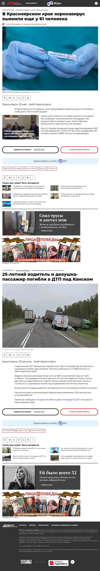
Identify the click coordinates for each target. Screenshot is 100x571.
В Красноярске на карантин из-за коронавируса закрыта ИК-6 (73, 187)
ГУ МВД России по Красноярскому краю (17, 349)
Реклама (32, 525)
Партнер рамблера (40, 562)
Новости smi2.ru (10, 263)
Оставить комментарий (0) (79, 150)
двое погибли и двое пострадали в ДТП (60, 400)
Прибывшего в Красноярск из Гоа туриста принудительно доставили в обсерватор (29, 187)
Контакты (22, 525)
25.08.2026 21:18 (8, 270)
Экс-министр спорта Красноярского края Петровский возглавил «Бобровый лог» (76, 449)
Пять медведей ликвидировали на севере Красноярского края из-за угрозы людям (77, 457)
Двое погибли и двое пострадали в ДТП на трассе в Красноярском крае (29, 457)
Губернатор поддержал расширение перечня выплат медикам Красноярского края (30, 195)
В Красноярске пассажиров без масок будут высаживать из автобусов (78, 195)
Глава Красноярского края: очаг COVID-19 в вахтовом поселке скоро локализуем (29, 203)
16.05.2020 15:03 (8, 10)
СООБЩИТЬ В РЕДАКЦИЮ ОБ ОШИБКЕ (64, 525)
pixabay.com (35, 92)
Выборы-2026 (44, 525)
